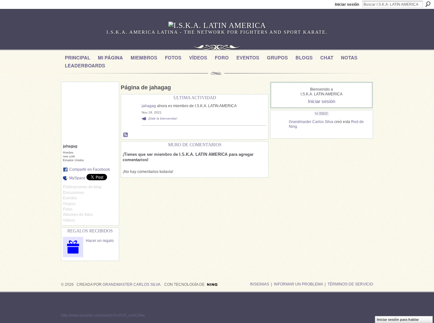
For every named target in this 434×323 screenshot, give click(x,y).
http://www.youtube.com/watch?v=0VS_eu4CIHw (103, 315)
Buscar (428, 4)
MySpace (77, 178)
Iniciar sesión (347, 4)
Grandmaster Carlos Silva (311, 122)
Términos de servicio (350, 284)
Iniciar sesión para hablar (398, 319)
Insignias (259, 284)
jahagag (149, 106)
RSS (126, 135)
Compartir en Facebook (89, 169)
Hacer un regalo (100, 240)
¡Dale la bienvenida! (162, 118)
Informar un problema (298, 284)
